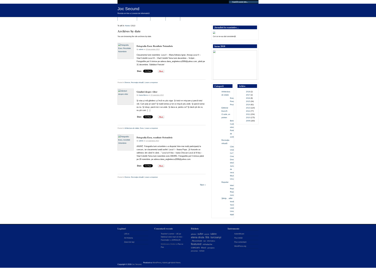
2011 (248, 114)
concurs (195, 247)
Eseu (142, 128)
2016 (248, 98)
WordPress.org (240, 246)
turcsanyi (216, 237)
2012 (248, 111)
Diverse (127, 82)
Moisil (203, 248)
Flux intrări (238, 238)
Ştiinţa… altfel (227, 198)
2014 (248, 105)
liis (207, 237)
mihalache (207, 244)
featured (196, 244)
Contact (173, 19)
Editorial (224, 108)
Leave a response (151, 82)
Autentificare (239, 234)
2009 (248, 121)
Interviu (233, 185)
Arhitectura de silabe (132, 128)
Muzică (233, 176)
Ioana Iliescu (143, 95)
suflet (200, 234)
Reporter (225, 182)
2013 (248, 108)
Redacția (158, 19)
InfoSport (233, 163)
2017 (248, 95)
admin (141, 49)
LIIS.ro (126, 234)
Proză (232, 105)
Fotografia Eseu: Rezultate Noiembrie (155, 46)
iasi (204, 241)
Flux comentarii (240, 242)
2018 (248, 92)
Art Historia (128, 238)
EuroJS (224, 111)
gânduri (193, 234)
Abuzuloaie (197, 241)
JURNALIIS (176, 240)
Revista (130, 19)
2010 (248, 118)
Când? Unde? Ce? (232, 150)
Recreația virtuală (137, 82)
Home (127, 26)
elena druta (197, 237)
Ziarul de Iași (129, 242)
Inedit (232, 202)
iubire (213, 233)
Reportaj (233, 189)
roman (201, 251)
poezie (206, 234)
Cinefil (232, 156)
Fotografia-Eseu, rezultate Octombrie (155, 137)
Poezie (233, 101)
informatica (211, 241)
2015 (248, 101)
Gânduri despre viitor (147, 91)
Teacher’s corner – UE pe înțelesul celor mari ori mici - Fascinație (172, 237)
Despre (143, 19)
